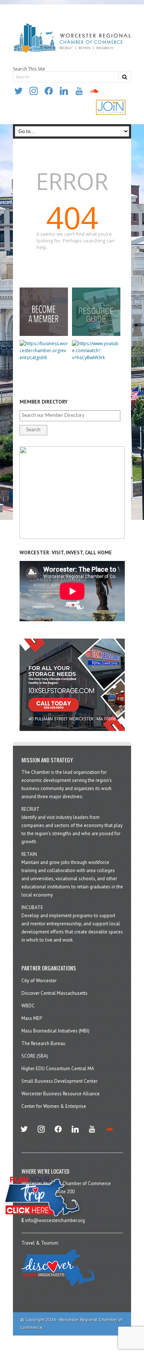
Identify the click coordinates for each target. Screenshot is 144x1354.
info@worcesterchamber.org (55, 1220)
